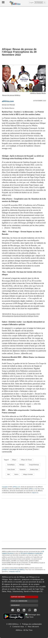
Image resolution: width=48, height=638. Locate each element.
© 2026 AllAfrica (12, 624)
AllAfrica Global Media (38, 93)
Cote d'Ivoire (11, 469)
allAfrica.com (16, 486)
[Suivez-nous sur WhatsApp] (30, 610)
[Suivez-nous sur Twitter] (18, 610)
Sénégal (21, 464)
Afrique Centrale (28, 474)
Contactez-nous (18, 627)
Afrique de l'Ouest (26, 459)
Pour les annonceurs (19, 601)
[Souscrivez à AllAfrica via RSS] (35, 610)
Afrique (14, 459)
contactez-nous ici (14, 571)
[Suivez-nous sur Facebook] (13, 610)
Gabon (16, 474)
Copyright (5, 486)
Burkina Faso (34, 469)
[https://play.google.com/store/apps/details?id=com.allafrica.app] (13, 616)
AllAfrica (14, 3)
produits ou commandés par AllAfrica (13, 569)
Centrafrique (11, 464)
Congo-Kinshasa (34, 464)
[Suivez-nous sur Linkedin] (24, 610)
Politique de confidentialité (32, 624)
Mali (8, 474)
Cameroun (22, 469)
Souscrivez (15, 605)
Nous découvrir (33, 627)
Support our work (18, 597)
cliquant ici (35, 492)
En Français (39, 2)
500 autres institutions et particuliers (31, 553)
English (31, 2)
